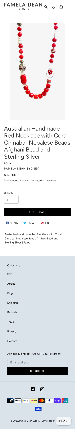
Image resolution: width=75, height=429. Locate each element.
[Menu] (69, 6)
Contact (12, 341)
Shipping (24, 180)
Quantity (8, 193)
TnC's (10, 322)
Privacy (11, 331)
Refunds (12, 312)
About (11, 283)
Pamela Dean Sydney (29, 421)
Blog (10, 293)
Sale (9, 274)
